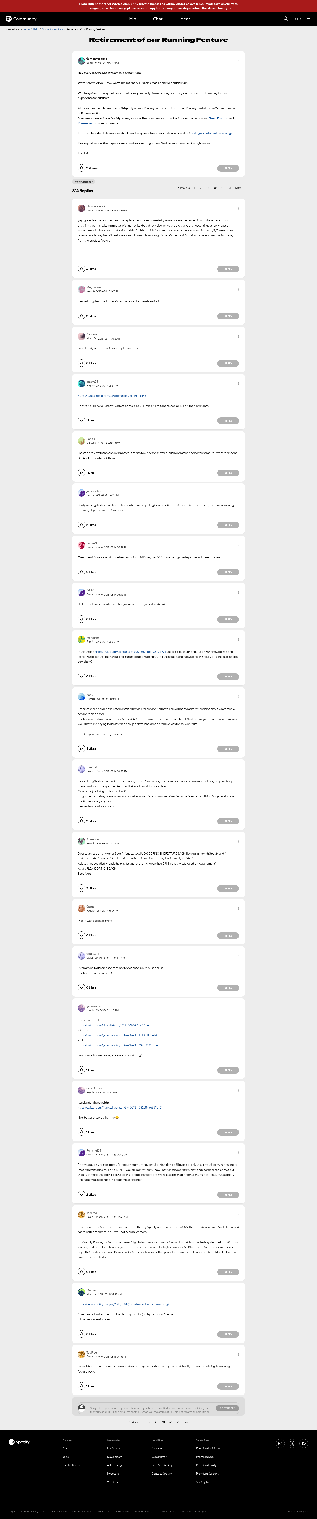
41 (230, 188)
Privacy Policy (59, 1511)
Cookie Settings (81, 1511)
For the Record (72, 1465)
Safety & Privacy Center (33, 1511)
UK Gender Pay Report (194, 1511)
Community (25, 19)
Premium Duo (205, 1457)
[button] (238, 61)
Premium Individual (208, 1448)
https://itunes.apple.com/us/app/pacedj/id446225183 (112, 396)
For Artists (113, 1448)
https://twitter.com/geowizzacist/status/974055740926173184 (118, 1045)
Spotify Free (204, 1482)
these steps (182, 8)
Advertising (114, 1465)
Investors (113, 1474)
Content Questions (52, 29)
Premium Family (206, 1465)
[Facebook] (303, 1443)
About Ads (103, 1511)
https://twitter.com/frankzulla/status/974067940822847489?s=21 (120, 1107)
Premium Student (207, 1474)
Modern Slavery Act (145, 1511)
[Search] (286, 18)
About (67, 1448)
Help (131, 19)
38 (207, 188)
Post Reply (227, 1408)
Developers (114, 1457)
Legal (12, 1511)
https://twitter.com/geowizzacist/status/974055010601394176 (118, 1035)
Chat (158, 19)
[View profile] (81, 60)
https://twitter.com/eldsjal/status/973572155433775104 (130, 652)
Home (26, 29)
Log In (297, 19)
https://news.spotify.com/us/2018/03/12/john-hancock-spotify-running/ (123, 1304)
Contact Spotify (162, 1474)
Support (157, 1448)
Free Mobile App (162, 1465)
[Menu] (308, 18)
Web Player (159, 1457)
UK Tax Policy (169, 1511)
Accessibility (122, 1511)
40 (222, 188)
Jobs (66, 1457)
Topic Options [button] (82, 181)
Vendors (112, 1482)
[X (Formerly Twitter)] (292, 1443)
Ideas (184, 19)
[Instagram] (280, 1443)
